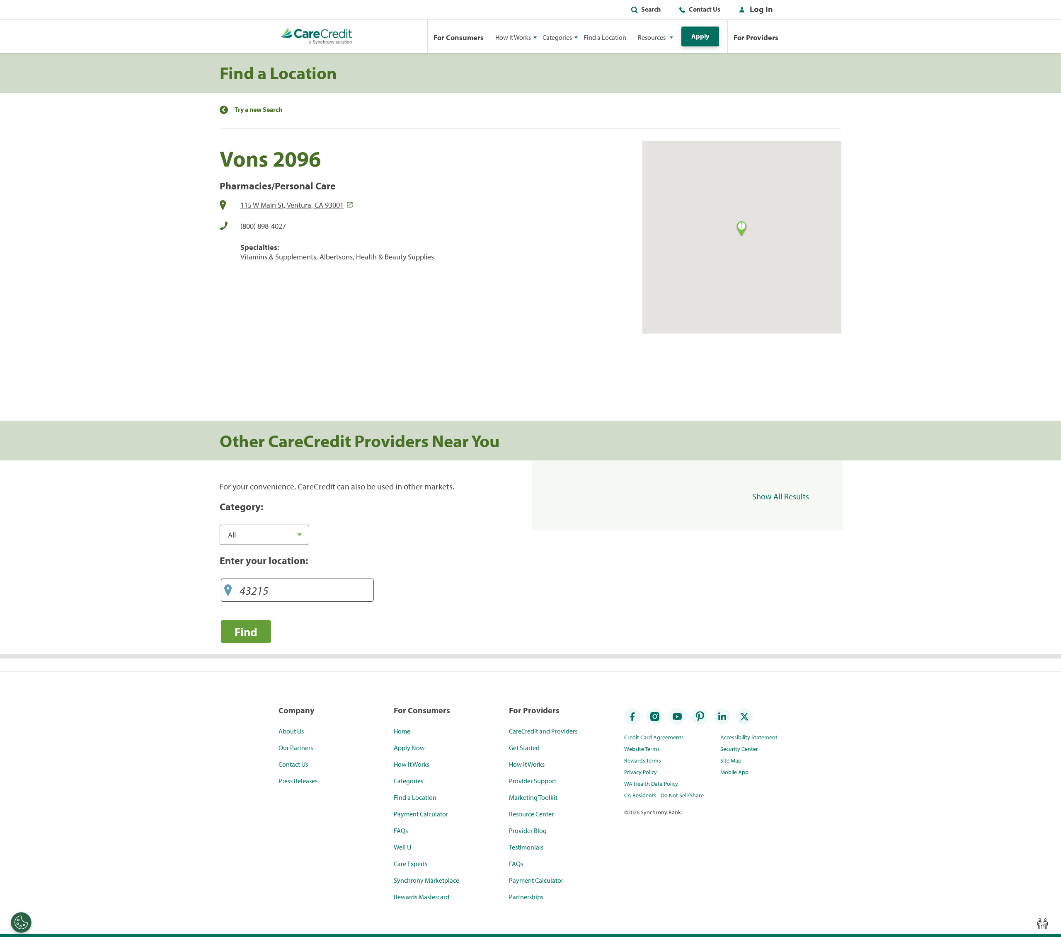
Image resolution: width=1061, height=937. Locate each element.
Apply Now (409, 747)
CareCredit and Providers (543, 731)
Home (402, 731)
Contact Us (704, 9)
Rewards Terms (642, 760)
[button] (754, 10)
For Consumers (459, 37)
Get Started (524, 747)
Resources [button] (652, 37)
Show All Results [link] (780, 496)
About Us (291, 731)
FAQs (401, 830)
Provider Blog (528, 830)
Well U (402, 847)
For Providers (756, 37)
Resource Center (531, 814)
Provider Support (532, 781)
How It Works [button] (513, 37)
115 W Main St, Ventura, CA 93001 (292, 205)
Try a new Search (258, 110)
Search (651, 9)
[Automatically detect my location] (228, 588)
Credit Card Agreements (654, 737)
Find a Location (605, 37)
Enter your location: (264, 560)
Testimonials (526, 847)
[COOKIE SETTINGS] (21, 922)
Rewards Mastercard (421, 897)
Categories (408, 781)
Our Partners (296, 747)
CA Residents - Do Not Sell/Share (664, 795)
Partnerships (526, 897)
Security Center (739, 749)
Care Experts (410, 864)
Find (246, 632)
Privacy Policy (640, 772)
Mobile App (734, 772)
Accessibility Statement (749, 737)
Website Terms (642, 749)
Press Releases (298, 781)
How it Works (411, 764)
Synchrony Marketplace (426, 880)
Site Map (730, 760)
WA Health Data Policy (651, 783)
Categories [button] (557, 37)
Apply (700, 36)
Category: (241, 506)
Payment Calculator (421, 814)
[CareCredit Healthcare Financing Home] (316, 36)
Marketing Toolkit (533, 797)
